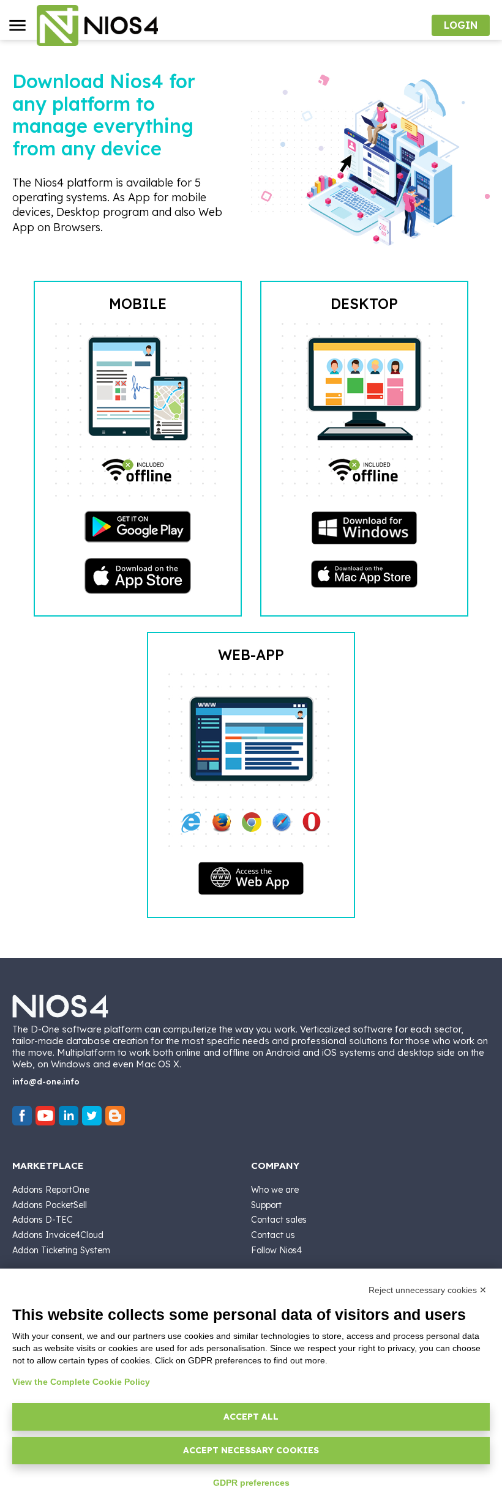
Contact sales (279, 1219)
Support (266, 1204)
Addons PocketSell (49, 1204)
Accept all (251, 1416)
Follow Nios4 (276, 1250)
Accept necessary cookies (251, 1450)
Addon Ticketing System (61, 1250)
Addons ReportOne (50, 1189)
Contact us (273, 1234)
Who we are (275, 1189)
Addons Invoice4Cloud (57, 1234)
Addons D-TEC (42, 1219)
